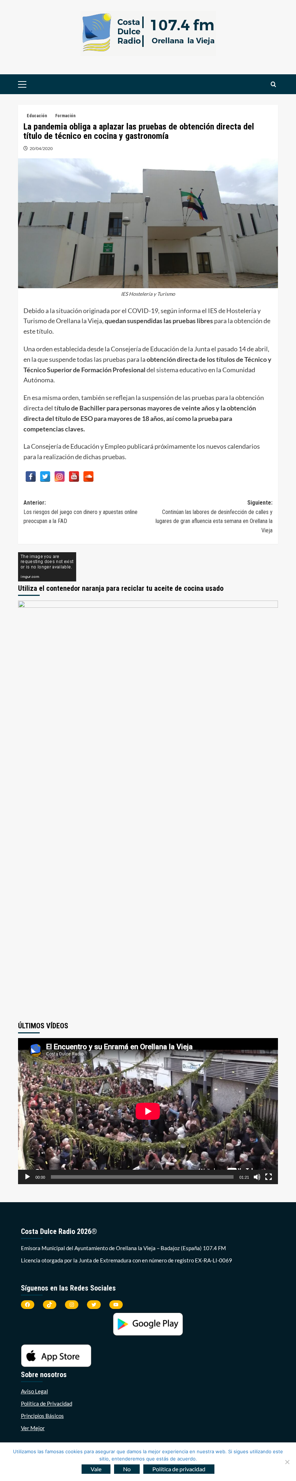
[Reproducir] (27, 1177)
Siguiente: (214, 516)
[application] (148, 1111)
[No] (287, 1461)
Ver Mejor (33, 1428)
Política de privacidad (178, 1468)
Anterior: (80, 511)
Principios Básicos (42, 1415)
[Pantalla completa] (268, 1177)
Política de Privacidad (46, 1403)
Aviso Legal (34, 1391)
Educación (37, 115)
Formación (65, 115)
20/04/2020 (41, 148)
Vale (96, 1468)
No (127, 1468)
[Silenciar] (257, 1177)
